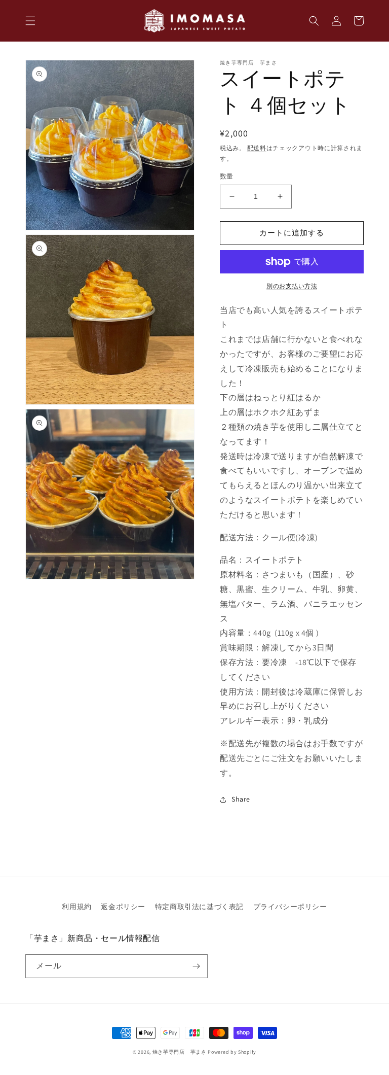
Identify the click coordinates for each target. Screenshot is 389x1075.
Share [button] (240, 799)
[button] (30, 21)
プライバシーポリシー (290, 906)
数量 (227, 176)
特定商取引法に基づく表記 (199, 906)
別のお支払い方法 (291, 286)
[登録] (196, 966)
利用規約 (76, 906)
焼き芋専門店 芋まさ (179, 1052)
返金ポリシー (123, 906)
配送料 (256, 148)
